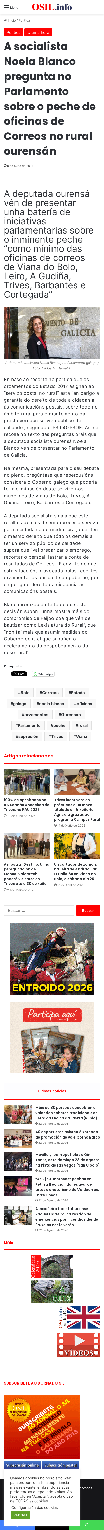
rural (83, 725)
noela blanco (51, 703)
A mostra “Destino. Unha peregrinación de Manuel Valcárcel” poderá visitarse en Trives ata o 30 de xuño (26, 874)
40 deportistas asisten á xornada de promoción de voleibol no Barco (67, 1134)
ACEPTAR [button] (20, 1515)
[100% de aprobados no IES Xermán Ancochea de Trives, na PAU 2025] (27, 782)
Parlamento (29, 725)
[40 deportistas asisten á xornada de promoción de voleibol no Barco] (18, 1138)
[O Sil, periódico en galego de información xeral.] (52, 7)
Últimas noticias (52, 1091)
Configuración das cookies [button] (34, 1507)
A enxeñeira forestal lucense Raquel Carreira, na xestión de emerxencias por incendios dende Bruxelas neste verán (66, 1216)
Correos (50, 692)
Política (24, 20)
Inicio (11, 20)
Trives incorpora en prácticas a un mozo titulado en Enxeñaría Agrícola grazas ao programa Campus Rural (77, 809)
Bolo (25, 692)
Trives (57, 736)
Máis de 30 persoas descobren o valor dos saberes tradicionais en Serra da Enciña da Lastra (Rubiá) (66, 1113)
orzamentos (36, 714)
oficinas (84, 703)
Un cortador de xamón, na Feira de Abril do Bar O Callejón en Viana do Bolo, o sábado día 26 (75, 871)
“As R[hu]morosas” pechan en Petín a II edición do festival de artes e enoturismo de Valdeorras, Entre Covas (67, 1187)
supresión (28, 736)
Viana (81, 736)
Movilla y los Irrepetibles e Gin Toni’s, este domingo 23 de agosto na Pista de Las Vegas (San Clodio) (67, 1160)
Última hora (38, 32)
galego (20, 703)
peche (59, 725)
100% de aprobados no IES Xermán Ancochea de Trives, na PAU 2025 (26, 804)
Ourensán (71, 714)
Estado (78, 692)
